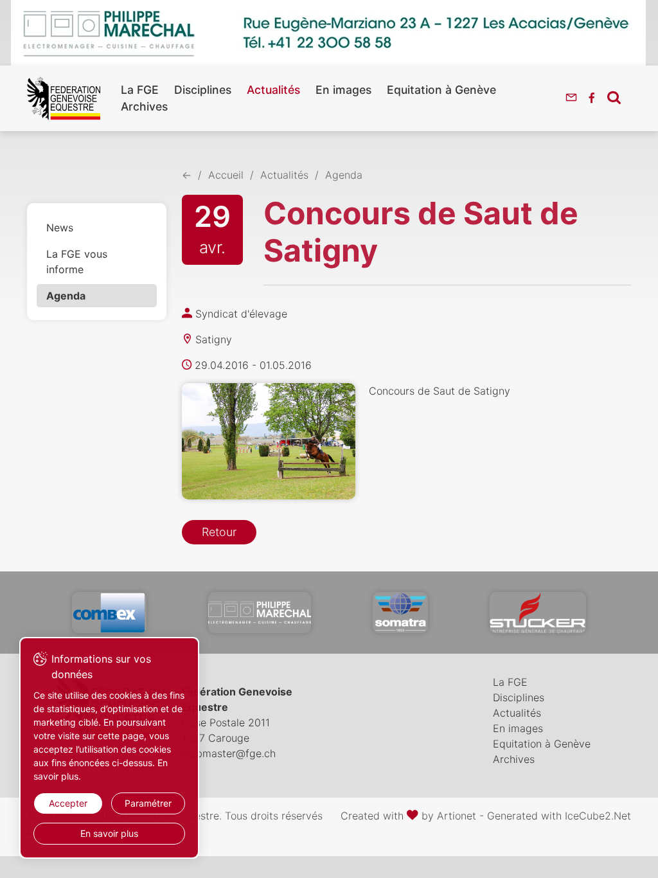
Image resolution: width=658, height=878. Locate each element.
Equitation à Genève (441, 89)
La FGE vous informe (76, 261)
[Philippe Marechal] (259, 612)
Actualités (273, 89)
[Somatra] (401, 612)
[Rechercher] (614, 97)
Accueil (226, 174)
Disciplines (202, 89)
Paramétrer (148, 803)
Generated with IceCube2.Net (559, 815)
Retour (219, 532)
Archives (144, 106)
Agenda (65, 295)
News (59, 227)
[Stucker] (538, 612)
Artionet (456, 815)
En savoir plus (109, 833)
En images (343, 89)
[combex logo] (109, 612)
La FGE (140, 89)
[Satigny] (268, 441)
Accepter (68, 803)
